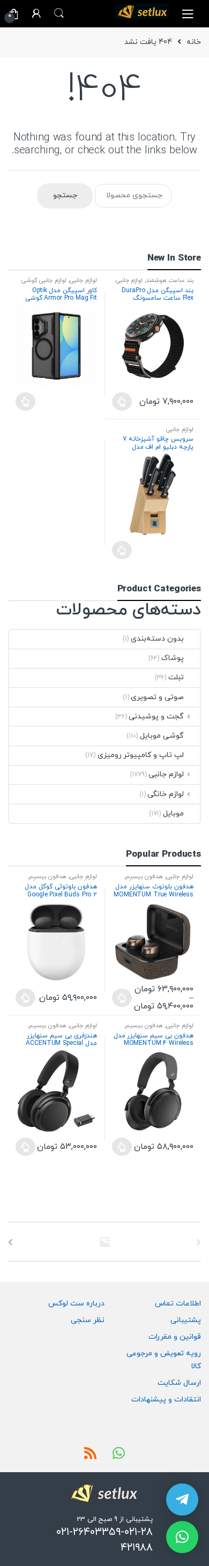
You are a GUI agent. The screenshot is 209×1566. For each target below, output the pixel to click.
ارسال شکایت (179, 1383)
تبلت (176, 677)
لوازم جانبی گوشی (44, 280)
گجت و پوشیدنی (156, 716)
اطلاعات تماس (178, 1303)
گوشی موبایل (162, 736)
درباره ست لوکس (76, 1303)
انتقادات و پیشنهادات (166, 1399)
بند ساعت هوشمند (169, 280)
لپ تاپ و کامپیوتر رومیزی (141, 755)
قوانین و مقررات (174, 1337)
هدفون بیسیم (144, 876)
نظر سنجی (87, 1320)
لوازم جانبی (129, 280)
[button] (182, 1537)
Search (59, 13)
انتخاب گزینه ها (121, 401)
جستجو (65, 195)
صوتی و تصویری (157, 697)
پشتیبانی (185, 1320)
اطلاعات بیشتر (25, 401)
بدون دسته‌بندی (157, 639)
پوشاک (172, 658)
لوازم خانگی (165, 794)
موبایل (173, 813)
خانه (193, 42)
